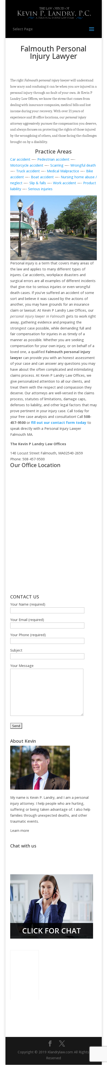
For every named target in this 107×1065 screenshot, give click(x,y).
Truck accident (28, 171)
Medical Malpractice (63, 171)
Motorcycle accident (27, 165)
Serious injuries (40, 188)
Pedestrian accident (53, 159)
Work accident (65, 183)
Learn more (19, 830)
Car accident (20, 159)
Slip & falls (37, 183)
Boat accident (42, 177)
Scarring (56, 165)
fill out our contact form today (59, 422)
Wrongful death (83, 165)
